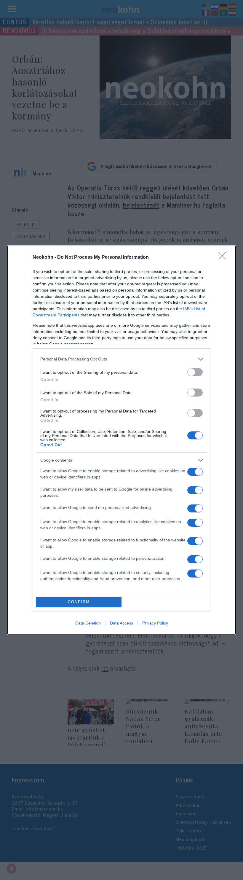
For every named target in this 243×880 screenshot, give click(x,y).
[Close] (224, 257)
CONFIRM (79, 602)
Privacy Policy (155, 623)
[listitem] (121, 359)
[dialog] (121, 440)
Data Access (121, 623)
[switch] (195, 372)
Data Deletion (88, 623)
